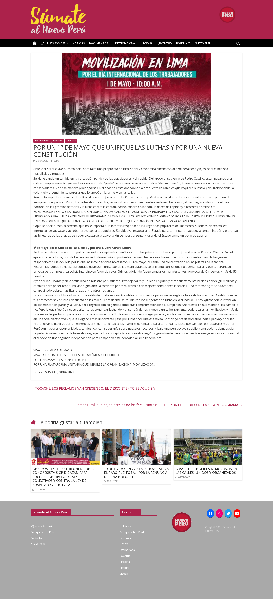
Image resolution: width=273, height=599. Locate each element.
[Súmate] (35, 43)
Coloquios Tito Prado (43, 532)
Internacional (125, 43)
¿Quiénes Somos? (53, 43)
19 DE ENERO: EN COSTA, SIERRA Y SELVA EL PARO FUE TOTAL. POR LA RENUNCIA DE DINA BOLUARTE (136, 472)
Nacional (147, 43)
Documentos (98, 43)
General (124, 544)
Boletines (183, 43)
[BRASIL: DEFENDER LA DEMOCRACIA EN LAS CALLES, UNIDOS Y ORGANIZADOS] (208, 431)
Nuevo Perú (203, 43)
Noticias (78, 43)
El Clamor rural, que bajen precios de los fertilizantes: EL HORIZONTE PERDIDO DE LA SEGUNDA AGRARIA (156, 405)
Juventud (165, 43)
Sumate (58, 160)
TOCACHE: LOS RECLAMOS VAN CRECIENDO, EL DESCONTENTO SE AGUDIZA (93, 388)
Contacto (36, 538)
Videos (124, 573)
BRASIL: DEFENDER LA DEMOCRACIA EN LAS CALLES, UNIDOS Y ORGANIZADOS (206, 470)
